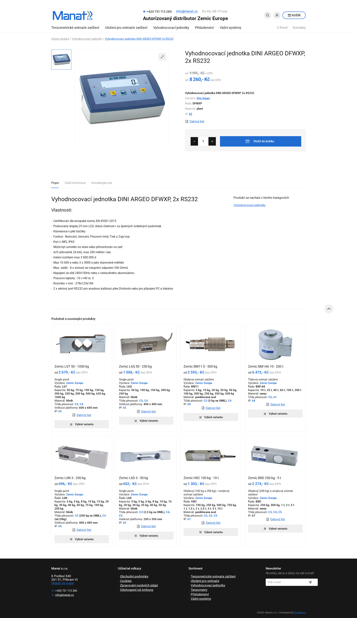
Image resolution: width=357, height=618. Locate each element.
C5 (121, 515)
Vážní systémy (230, 28)
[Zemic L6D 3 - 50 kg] (146, 456)
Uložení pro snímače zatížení (126, 28)
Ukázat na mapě (62, 583)
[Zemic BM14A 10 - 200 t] (275, 344)
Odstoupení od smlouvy (136, 590)
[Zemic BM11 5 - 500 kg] (211, 344)
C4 (81, 404)
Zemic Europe (203, 383)
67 (189, 519)
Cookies (126, 581)
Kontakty (299, 28)
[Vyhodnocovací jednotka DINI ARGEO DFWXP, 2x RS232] (122, 97)
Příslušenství (204, 28)
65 (190, 114)
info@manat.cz (187, 11)
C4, (211, 515)
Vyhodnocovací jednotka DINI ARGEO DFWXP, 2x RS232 (139, 38)
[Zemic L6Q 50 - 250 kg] (146, 344)
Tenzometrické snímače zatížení (75, 28)
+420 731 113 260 (66, 590)
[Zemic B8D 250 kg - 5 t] (275, 456)
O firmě (282, 28)
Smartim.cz (300, 612)
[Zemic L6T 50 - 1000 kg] (81, 344)
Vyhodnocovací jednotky (171, 28)
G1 (275, 397)
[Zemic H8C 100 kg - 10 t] (211, 456)
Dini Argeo (203, 98)
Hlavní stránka (60, 38)
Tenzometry (199, 590)
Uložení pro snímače (205, 581)
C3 (76, 404)
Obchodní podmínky (134, 576)
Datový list (197, 121)
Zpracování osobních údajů (139, 585)
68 (189, 404)
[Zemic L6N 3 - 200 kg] (81, 456)
